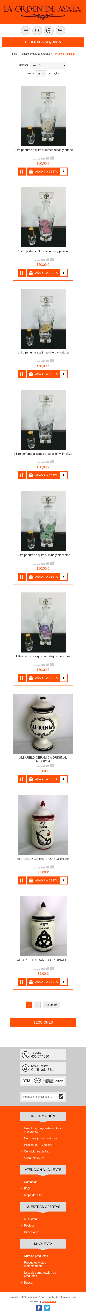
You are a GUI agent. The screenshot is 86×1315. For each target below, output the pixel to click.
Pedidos (29, 1225)
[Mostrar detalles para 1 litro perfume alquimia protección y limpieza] (43, 420)
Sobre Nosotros (34, 1158)
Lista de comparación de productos (40, 1274)
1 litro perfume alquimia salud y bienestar (43, 555)
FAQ (27, 1188)
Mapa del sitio (33, 1195)
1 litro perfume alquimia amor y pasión (43, 251)
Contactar (30, 1182)
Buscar (28, 1282)
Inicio (14, 53)
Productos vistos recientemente (35, 1264)
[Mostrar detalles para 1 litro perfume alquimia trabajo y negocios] (43, 622)
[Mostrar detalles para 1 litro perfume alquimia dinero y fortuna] (43, 319)
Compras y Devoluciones (40, 1138)
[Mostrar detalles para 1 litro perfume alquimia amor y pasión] (43, 217)
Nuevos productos (36, 1256)
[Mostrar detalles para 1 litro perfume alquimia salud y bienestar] (43, 521)
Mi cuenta (30, 1219)
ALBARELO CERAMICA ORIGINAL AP (43, 858)
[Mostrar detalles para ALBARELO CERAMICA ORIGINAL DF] (43, 926)
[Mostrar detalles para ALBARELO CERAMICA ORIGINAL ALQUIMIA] (43, 724)
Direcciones (32, 1232)
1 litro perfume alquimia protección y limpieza (43, 453)
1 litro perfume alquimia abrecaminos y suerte (43, 150)
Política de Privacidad (38, 1144)
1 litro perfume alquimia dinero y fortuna (43, 352)
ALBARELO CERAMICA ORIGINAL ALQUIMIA (43, 759)
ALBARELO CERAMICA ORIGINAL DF (43, 960)
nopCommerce (49, 1301)
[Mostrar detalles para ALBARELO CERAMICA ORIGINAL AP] (43, 825)
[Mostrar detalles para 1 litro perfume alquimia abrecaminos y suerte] (43, 116)
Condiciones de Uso (37, 1151)
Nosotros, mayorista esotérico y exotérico (43, 1129)
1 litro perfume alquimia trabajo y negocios (43, 656)
